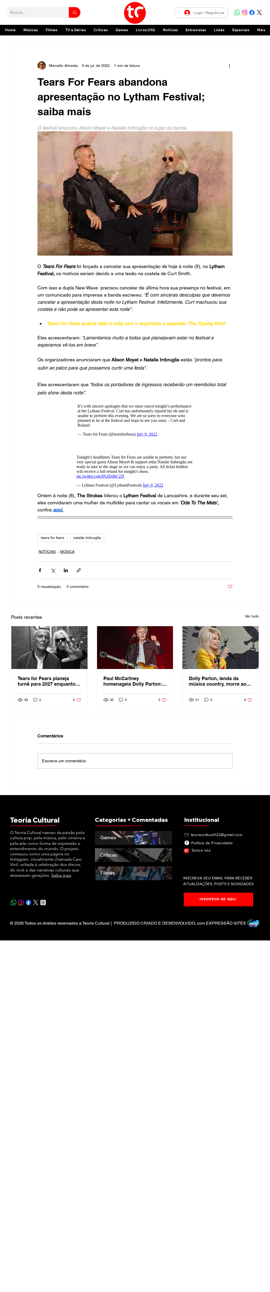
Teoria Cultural (35, 820)
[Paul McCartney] (135, 647)
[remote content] (135, 419)
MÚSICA (67, 552)
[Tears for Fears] (49, 647)
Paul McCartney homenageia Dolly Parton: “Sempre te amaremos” (132, 681)
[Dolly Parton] (220, 647)
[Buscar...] (74, 12)
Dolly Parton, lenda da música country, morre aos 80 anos (219, 681)
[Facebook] (251, 12)
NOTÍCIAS (47, 552)
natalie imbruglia (87, 538)
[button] (240, 30)
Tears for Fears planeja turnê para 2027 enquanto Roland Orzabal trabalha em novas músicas (49, 681)
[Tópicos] (43, 902)
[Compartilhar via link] (78, 570)
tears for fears (52, 538)
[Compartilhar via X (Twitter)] (52, 570)
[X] (259, 12)
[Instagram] (244, 12)
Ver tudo (252, 616)
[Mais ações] (229, 65)
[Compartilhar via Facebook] (39, 570)
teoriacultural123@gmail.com (216, 834)
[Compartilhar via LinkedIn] (65, 570)
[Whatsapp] (237, 12)
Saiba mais (61, 875)
